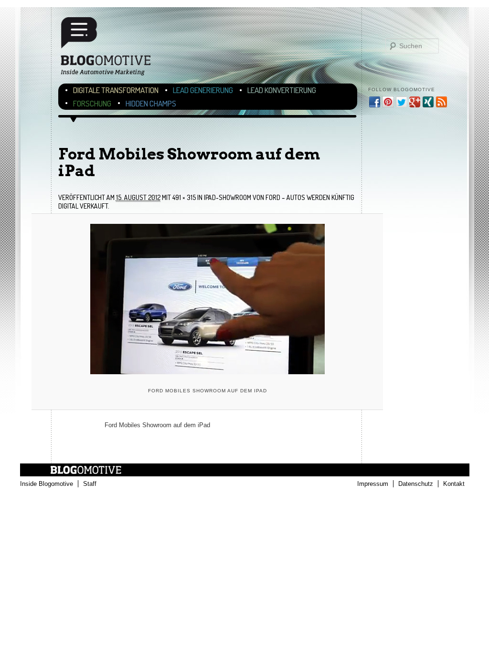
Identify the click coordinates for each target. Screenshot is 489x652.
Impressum (372, 483)
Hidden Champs (151, 103)
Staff (89, 483)
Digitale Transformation (116, 90)
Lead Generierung (203, 90)
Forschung (92, 103)
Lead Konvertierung (281, 90)
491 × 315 (184, 197)
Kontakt (454, 483)
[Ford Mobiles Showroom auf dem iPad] (207, 299)
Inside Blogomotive (46, 483)
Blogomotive (112, 50)
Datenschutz (415, 483)
